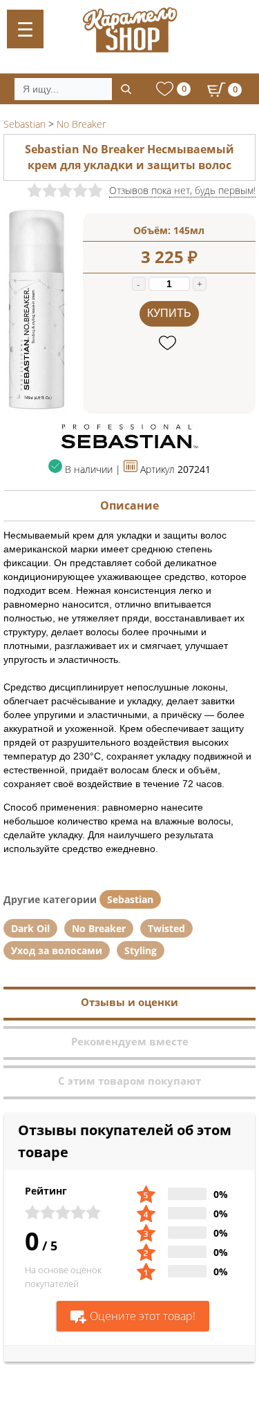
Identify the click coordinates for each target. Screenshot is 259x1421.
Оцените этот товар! (142, 1316)
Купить (169, 313)
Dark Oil (30, 928)
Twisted (166, 928)
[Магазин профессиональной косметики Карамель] (129, 29)
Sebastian (130, 899)
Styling (140, 950)
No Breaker (99, 928)
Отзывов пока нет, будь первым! (182, 190)
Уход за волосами (56, 950)
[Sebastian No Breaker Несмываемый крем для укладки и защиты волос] (36, 409)
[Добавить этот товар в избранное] (169, 343)
